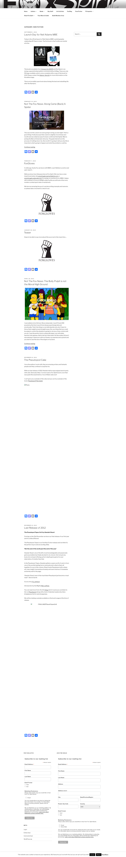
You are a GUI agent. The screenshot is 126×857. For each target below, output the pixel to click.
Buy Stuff (50, 11)
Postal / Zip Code (63, 803)
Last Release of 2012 (35, 527)
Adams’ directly (44, 75)
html (27, 784)
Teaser (27, 232)
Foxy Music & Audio (43, 15)
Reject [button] (98, 854)
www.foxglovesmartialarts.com (48, 176)
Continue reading (29, 147)
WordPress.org (28, 839)
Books (41, 11)
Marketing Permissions (31, 791)
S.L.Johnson (36, 582)
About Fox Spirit (28, 15)
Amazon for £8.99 (47, 69)
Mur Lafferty (45, 586)
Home (25, 11)
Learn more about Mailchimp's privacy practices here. (37, 812)
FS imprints (88, 11)
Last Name (28, 776)
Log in (25, 829)
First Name (28, 770)
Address (60, 784)
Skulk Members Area (58, 15)
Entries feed (27, 832)
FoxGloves (29, 163)
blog (46, 590)
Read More (105, 854)
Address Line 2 (62, 790)
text (27, 786)
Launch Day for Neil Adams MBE (40, 34)
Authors (33, 11)
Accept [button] (92, 854)
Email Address (29, 764)
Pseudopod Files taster (35, 381)
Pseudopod (32, 592)
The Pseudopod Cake (35, 360)
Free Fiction (78, 11)
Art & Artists (60, 11)
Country (82, 803)
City (59, 797)
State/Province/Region (86, 797)
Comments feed (28, 836)
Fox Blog (69, 11)
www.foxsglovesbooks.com (33, 178)
